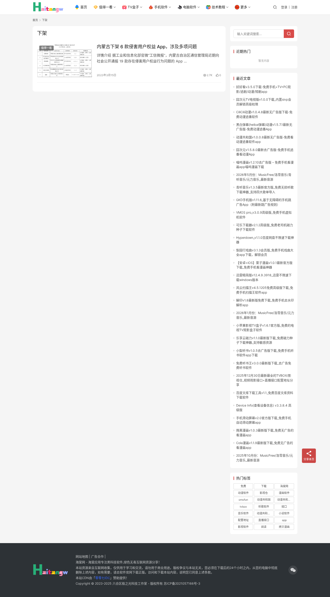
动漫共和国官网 (265, 513)
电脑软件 (189, 7)
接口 (284, 506)
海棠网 (284, 486)
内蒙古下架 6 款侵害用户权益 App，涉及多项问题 (147, 46)
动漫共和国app (285, 499)
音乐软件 (243, 513)
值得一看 (105, 7)
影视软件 (243, 526)
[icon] (292, 570)
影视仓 (264, 493)
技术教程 (218, 7)
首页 (83, 7)
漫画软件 (284, 493)
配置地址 (243, 520)
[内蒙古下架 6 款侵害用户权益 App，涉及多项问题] (64, 60)
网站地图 (82, 556)
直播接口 (263, 520)
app (284, 520)
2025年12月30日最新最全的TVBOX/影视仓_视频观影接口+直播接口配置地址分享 (264, 380)
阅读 (263, 526)
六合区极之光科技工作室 (129, 583)
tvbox (243, 506)
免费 (243, 486)
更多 (243, 7)
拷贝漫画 (284, 526)
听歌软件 (263, 506)
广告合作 (97, 556)
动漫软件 (243, 493)
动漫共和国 (264, 499)
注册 (294, 7)
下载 (263, 486)
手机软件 (161, 7)
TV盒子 (133, 7)
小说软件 (284, 513)
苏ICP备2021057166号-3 (182, 583)
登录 (284, 7)
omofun (243, 499)
